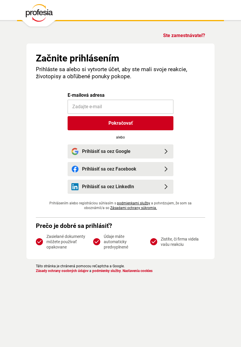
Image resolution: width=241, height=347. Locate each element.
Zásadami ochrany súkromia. (133, 208)
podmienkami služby (133, 203)
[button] (120, 123)
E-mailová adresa (86, 95)
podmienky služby (106, 271)
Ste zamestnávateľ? (184, 35)
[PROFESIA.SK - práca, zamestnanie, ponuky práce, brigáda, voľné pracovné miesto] (38, 14)
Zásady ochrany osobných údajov (62, 271)
